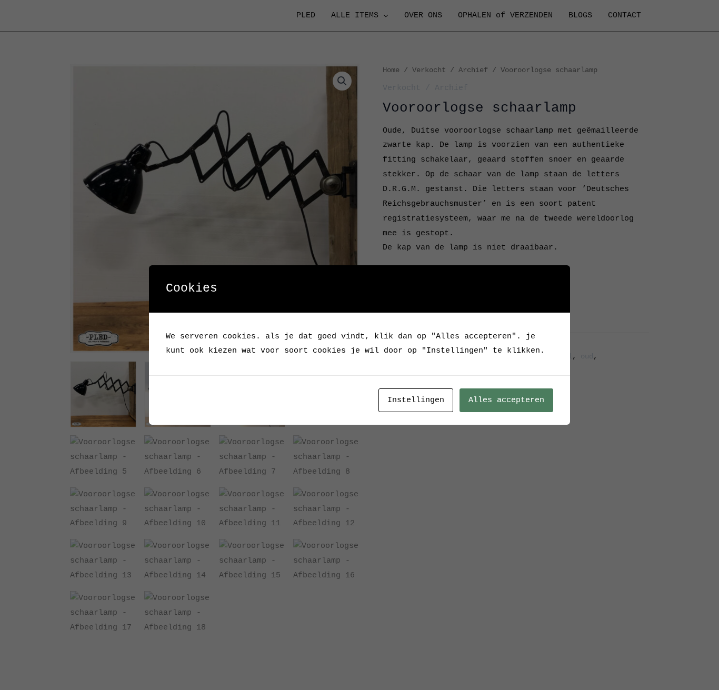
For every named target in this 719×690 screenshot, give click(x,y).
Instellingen (415, 400)
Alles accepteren (506, 400)
